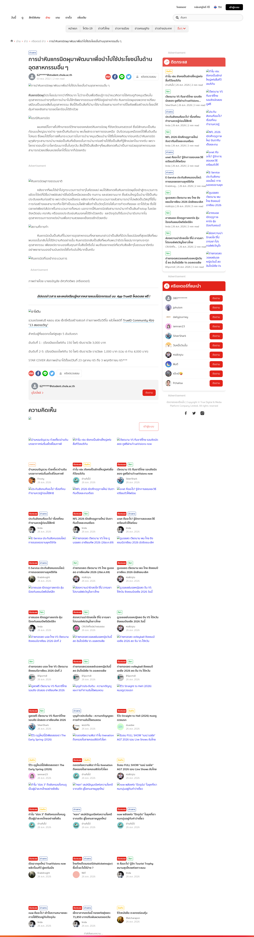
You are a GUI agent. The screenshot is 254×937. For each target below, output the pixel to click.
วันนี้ (13, 18)
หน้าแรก (72, 28)
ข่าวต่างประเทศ (163, 28)
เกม (58, 18)
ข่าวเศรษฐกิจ (142, 28)
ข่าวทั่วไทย (103, 28)
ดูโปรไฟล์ (36, 393)
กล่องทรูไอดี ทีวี (202, 7)
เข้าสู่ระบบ (234, 7)
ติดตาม (149, 393)
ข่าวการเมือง (122, 28)
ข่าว (26, 41)
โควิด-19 (87, 28)
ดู (22, 18)
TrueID (21, 7)
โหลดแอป (181, 7)
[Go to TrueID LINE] (202, 415)
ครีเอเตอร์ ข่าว (38, 41)
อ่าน (48, 18)
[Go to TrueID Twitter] (194, 415)
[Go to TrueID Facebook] (186, 415)
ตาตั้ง (68, 18)
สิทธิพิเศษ (34, 18)
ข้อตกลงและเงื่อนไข (176, 402)
